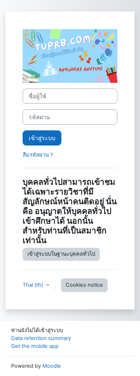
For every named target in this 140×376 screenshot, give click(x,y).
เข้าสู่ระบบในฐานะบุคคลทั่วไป (61, 254)
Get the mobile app (35, 346)
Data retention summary (41, 338)
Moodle (51, 366)
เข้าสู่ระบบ (42, 138)
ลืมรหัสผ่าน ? (38, 155)
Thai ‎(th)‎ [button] (34, 285)
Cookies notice (84, 285)
